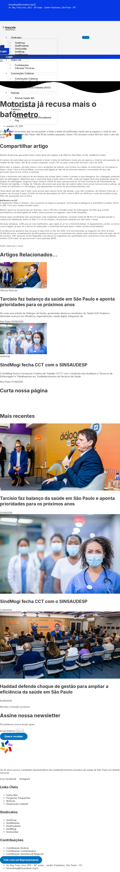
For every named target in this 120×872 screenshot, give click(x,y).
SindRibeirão (21, 54)
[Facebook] (32, 15)
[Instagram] (34, 15)
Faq (17, 120)
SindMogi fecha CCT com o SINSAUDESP (43, 365)
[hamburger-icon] (85, 37)
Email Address (8, 730)
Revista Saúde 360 (24, 98)
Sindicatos (16, 37)
